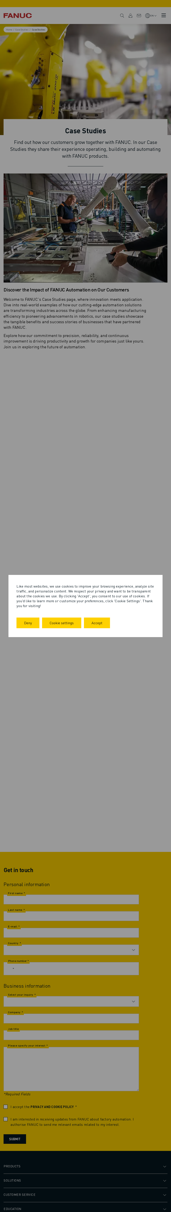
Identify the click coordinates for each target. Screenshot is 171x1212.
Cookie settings (62, 622)
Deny (28, 622)
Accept (97, 622)
